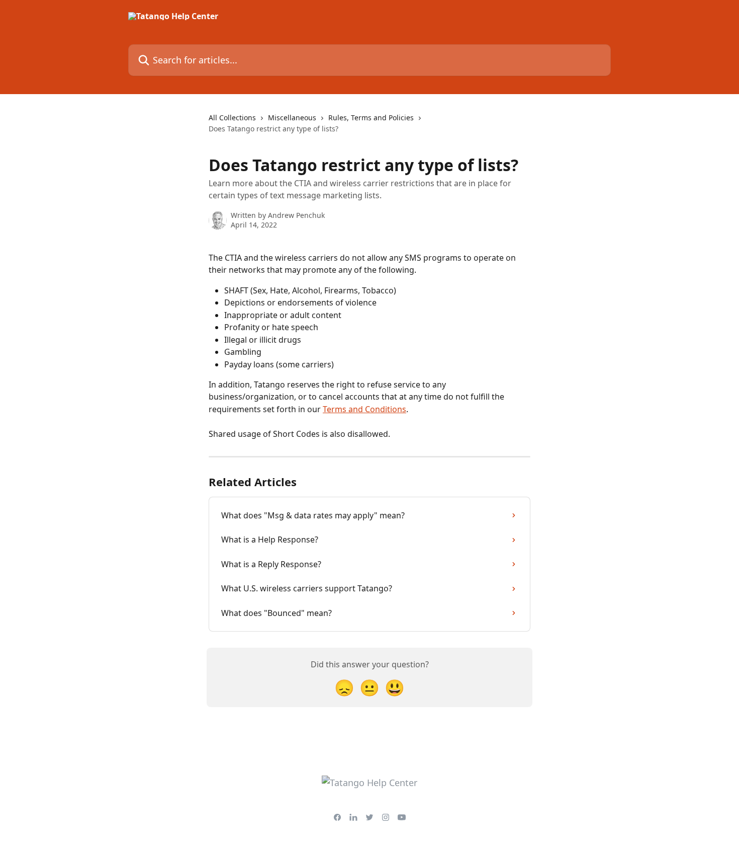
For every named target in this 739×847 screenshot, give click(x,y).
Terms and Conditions (364, 409)
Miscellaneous (292, 117)
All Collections (232, 117)
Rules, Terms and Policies (371, 117)
